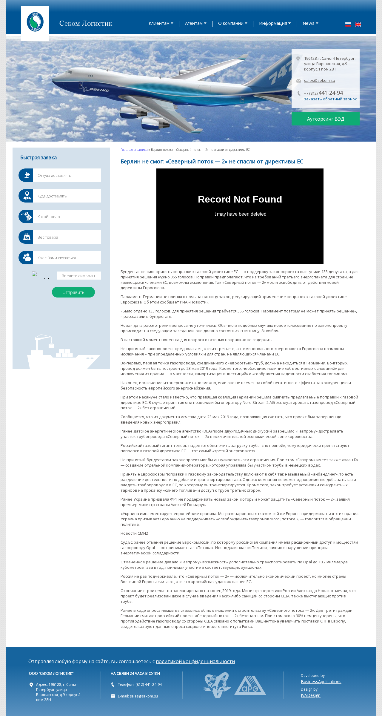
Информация (273, 23)
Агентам (194, 23)
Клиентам (159, 23)
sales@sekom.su (319, 80)
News (309, 23)
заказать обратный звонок (330, 99)
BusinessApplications (321, 681)
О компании (231, 23)
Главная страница (134, 150)
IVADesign (311, 695)
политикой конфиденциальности (195, 661)
